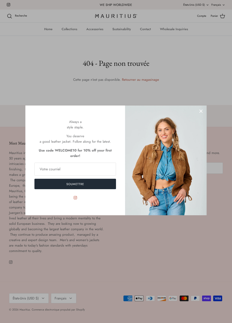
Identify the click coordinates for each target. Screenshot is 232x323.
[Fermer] (201, 111)
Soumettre (75, 184)
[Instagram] (75, 197)
